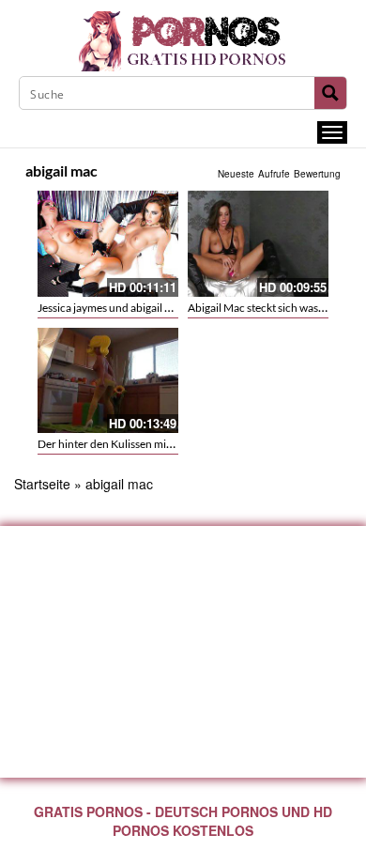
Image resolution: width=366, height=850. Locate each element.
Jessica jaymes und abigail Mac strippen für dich (153, 308)
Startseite (42, 483)
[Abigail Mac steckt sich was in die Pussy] (258, 244)
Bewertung (317, 173)
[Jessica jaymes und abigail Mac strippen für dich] (108, 244)
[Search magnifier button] (330, 93)
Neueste (236, 173)
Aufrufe (274, 173)
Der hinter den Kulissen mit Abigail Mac (133, 444)
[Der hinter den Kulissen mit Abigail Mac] (108, 381)
